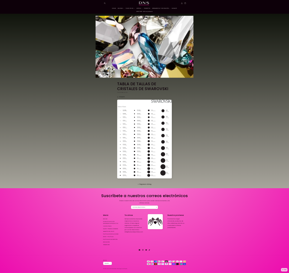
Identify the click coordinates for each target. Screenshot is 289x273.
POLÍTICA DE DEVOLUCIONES (110, 234)
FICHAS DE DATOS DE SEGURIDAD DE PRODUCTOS (110, 222)
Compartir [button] (122, 97)
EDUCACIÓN (106, 242)
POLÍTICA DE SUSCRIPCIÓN (110, 239)
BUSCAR (105, 219)
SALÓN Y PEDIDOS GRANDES (110, 229)
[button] (104, 3)
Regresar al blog (145, 184)
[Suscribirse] (156, 207)
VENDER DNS (106, 244)
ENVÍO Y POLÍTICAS (108, 236)
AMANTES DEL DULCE (108, 231)
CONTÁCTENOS (107, 226)
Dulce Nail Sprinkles (111, 268)
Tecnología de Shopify (122, 268)
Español (107, 263)
